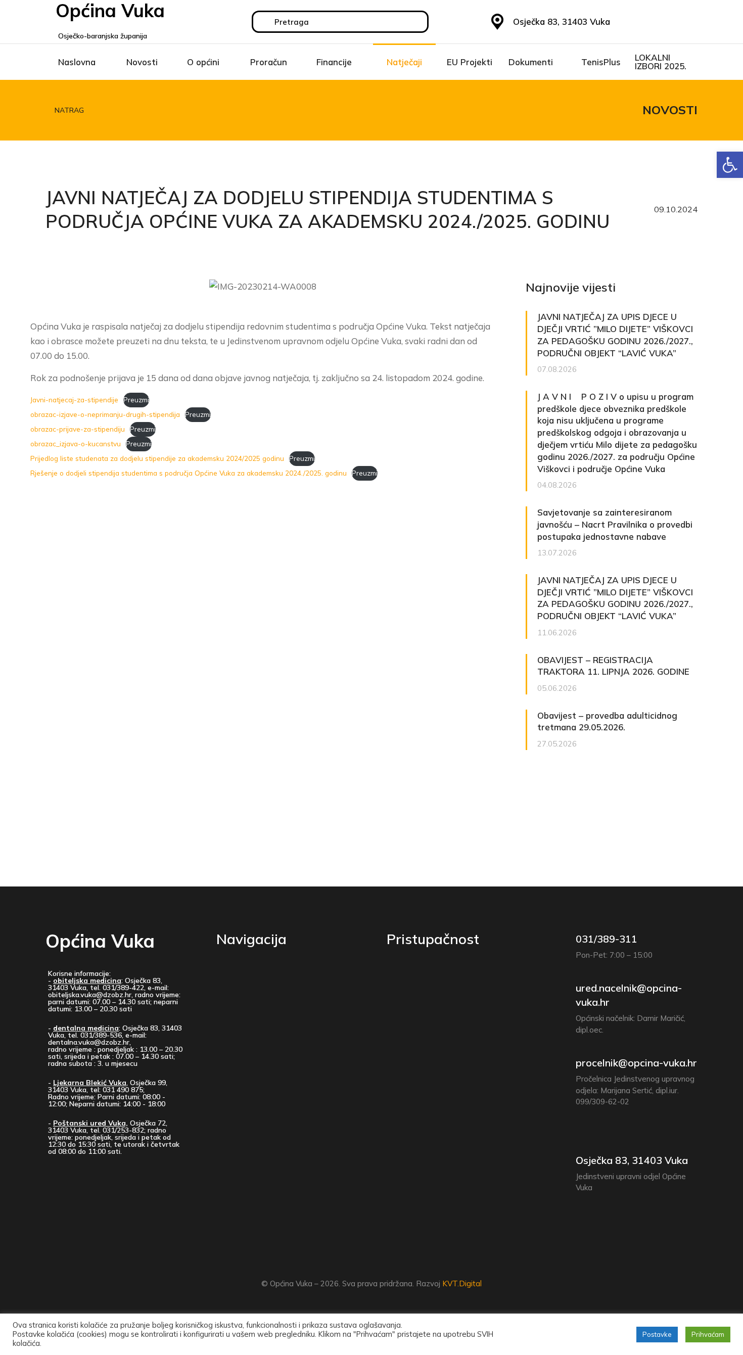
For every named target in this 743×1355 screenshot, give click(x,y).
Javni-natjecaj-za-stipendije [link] (74, 399)
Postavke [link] (657, 1334)
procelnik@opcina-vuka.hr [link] (636, 1062)
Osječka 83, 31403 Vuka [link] (632, 1160)
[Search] (263, 21)
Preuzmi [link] (136, 399)
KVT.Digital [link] (462, 1283)
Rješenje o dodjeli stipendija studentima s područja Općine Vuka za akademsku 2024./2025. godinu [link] (188, 473)
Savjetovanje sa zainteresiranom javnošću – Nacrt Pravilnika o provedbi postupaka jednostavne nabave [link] (614, 524)
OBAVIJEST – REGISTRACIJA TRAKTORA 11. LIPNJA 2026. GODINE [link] (613, 666)
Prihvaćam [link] (707, 1334)
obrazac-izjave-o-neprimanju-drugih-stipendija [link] (105, 414)
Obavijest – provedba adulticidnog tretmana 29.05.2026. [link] (607, 721)
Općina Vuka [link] (100, 940)
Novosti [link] (670, 109)
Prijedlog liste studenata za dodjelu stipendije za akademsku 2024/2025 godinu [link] (157, 458)
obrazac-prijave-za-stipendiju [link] (77, 429)
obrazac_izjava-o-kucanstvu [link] (75, 443)
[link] (730, 165)
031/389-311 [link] (606, 938)
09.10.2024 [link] (676, 209)
